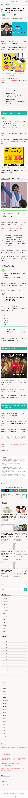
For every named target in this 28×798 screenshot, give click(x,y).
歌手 (4, 650)
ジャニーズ (5, 632)
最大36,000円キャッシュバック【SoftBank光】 (13, 168)
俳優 (4, 14)
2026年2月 (5, 680)
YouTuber (5, 620)
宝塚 (4, 644)
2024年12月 (5, 722)
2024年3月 (5, 749)
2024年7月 (5, 737)
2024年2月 (5, 752)
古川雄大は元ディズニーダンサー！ (13, 93)
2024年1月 (5, 755)
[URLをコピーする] (25, 490)
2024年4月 (5, 746)
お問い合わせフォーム (10, 475)
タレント (5, 638)
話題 (4, 653)
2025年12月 (5, 686)
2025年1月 (5, 719)
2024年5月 (5, 743)
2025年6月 (5, 704)
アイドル (5, 626)
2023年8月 (5, 761)
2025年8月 (5, 698)
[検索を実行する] (25, 589)
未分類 (4, 647)
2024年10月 (5, 728)
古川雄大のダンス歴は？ (12, 97)
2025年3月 (5, 713)
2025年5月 (5, 707)
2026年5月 (5, 671)
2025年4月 (5, 710)
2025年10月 (5, 692)
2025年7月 (5, 701)
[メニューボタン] (26, 1)
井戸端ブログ (14, 1)
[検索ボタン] (1, 1)
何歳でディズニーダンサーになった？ (15, 95)
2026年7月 (5, 665)
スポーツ (5, 635)
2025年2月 (5, 716)
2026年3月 (5, 677)
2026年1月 (5, 683)
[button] (3, 490)
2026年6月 (5, 668)
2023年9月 (5, 758)
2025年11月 (5, 689)
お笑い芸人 (5, 629)
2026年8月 (5, 662)
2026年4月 (5, 674)
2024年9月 (5, 731)
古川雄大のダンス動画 (10, 99)
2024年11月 (5, 725)
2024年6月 (5, 740)
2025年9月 (5, 695)
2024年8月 (5, 734)
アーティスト (6, 623)
